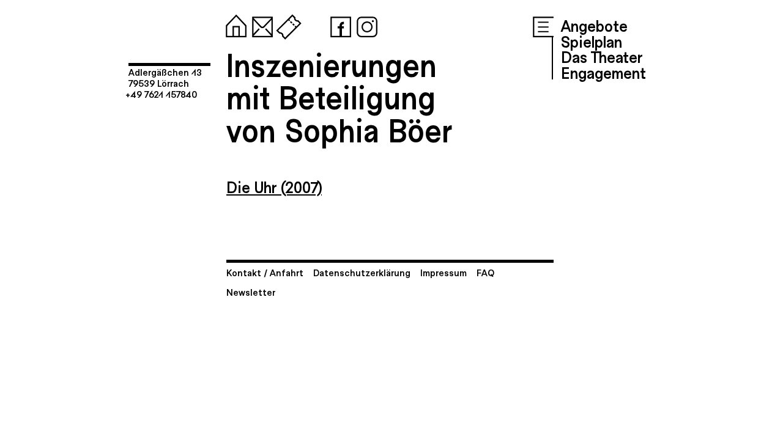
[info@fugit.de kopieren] (260, 24)
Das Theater (601, 56)
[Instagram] (364, 24)
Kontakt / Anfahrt (264, 272)
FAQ (485, 272)
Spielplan (591, 41)
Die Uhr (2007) (274, 186)
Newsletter (250, 292)
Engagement (603, 72)
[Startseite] (233, 24)
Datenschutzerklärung (361, 272)
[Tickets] (286, 24)
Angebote (594, 25)
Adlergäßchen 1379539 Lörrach (165, 77)
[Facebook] (338, 24)
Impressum (443, 272)
